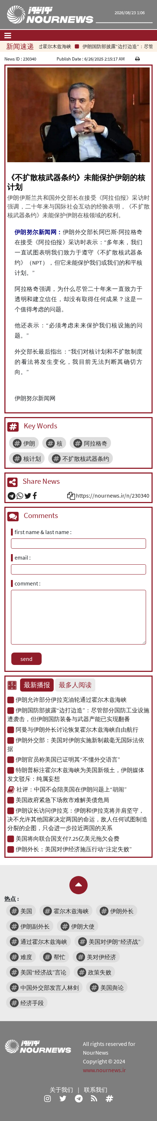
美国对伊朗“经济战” (115, 941)
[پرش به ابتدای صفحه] (78, 885)
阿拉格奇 (95, 443)
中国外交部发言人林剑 (49, 987)
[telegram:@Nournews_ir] (79, 1098)
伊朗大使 (83, 926)
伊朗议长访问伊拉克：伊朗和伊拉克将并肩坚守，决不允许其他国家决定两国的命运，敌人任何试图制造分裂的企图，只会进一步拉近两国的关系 (77, 819)
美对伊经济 (101, 957)
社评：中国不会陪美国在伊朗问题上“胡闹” (71, 789)
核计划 (32, 458)
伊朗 (29, 443)
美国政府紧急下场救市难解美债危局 (62, 799)
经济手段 (32, 1003)
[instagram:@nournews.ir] (47, 1098)
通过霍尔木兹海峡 (43, 941)
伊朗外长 (122, 911)
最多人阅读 (75, 685)
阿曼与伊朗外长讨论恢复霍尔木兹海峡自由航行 (77, 729)
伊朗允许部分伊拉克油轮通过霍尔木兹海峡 (71, 699)
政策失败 (99, 972)
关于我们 (61, 1089)
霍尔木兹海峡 (71, 911)
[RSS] (94, 1098)
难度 (26, 957)
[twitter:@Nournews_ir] (62, 1098)
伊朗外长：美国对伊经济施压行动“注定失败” (74, 849)
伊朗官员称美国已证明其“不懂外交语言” (68, 759)
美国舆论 (112, 987)
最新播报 (37, 685)
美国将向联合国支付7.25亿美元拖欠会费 (67, 838)
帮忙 (59, 957)
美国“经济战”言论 (43, 972)
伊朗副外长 (35, 926)
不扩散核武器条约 (85, 458)
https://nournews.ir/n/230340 (112, 495)
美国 (26, 911)
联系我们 (95, 1089)
